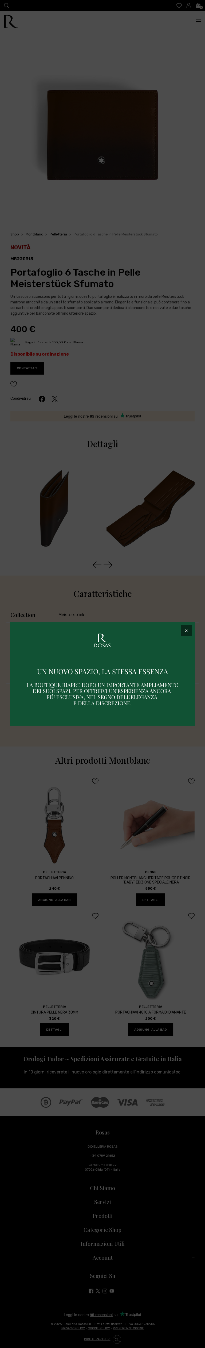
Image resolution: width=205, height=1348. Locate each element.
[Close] (186, 630)
